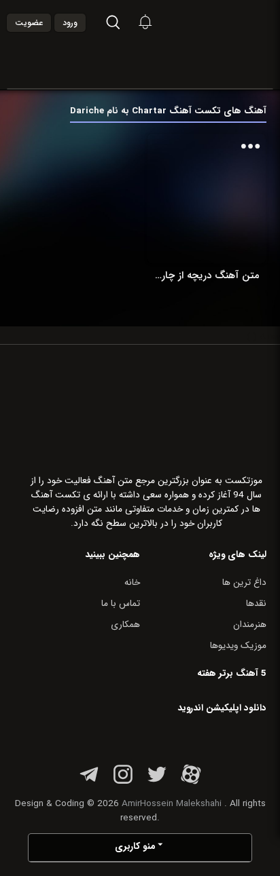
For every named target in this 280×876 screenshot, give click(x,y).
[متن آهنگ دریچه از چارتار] (206, 198)
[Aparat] (191, 782)
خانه (132, 582)
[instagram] (123, 782)
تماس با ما (120, 603)
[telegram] (89, 782)
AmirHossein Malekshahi (172, 804)
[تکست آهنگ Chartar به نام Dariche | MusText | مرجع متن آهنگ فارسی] (236, 44)
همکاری (125, 624)
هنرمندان (249, 624)
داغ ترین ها (244, 582)
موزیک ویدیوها (238, 646)
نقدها (256, 603)
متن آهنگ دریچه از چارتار (207, 275)
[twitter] (157, 782)
